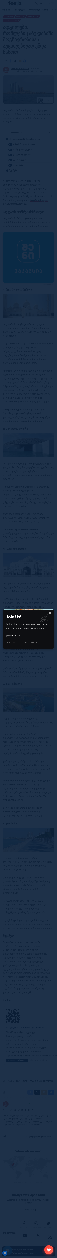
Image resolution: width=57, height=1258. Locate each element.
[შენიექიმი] (48, 1249)
